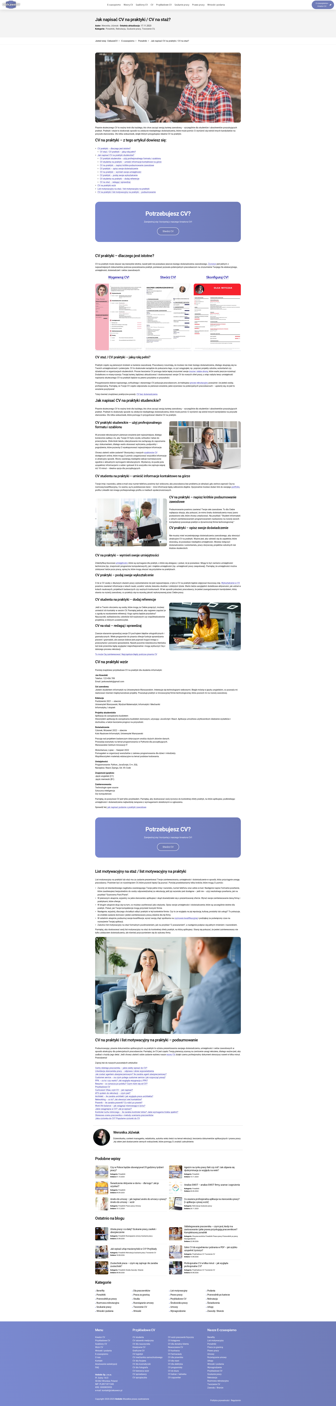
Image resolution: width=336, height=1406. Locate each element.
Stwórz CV (168, 231)
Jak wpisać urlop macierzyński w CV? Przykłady (133, 1249)
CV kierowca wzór (141, 1371)
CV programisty (175, 1367)
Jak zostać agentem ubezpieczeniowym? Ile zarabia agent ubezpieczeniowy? (131, 1074)
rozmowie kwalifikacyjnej (186, 918)
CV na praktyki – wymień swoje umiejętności (120, 172)
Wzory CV (128, 4)
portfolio (236, 487)
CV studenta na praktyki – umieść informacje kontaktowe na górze (130, 162)
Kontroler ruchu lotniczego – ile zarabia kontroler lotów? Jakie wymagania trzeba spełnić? (136, 1112)
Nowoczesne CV (175, 1347)
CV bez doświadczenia (147, 394)
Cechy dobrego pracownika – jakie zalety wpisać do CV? (121, 1068)
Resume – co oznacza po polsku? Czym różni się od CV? (121, 1083)
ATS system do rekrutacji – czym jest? (112, 1093)
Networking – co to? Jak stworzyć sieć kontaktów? (118, 1099)
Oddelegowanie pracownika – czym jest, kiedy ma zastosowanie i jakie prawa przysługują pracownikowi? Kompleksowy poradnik (210, 1229)
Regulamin (236, 1400)
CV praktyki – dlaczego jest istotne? (114, 148)
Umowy (174, 1307)
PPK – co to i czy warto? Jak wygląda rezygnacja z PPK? (121, 1080)
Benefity (100, 1290)
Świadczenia (213, 1302)
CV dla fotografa (140, 1367)
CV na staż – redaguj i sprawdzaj (115, 182)
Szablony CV (142, 4)
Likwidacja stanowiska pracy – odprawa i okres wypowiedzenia (124, 1071)
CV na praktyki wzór (107, 185)
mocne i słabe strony (198, 371)
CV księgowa (174, 1340)
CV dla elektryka (175, 1364)
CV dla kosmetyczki (142, 1364)
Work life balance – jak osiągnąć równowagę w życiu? (120, 1106)
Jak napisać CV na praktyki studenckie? (116, 155)
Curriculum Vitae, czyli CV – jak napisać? (114, 1090)
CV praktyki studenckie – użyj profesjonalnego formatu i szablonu (130, 158)
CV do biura (173, 1371)
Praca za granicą (141, 1294)
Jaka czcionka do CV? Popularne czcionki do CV (117, 1118)
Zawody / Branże (215, 1311)
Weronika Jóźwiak (110, 25)
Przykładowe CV (164, 4)
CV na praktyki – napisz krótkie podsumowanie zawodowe (127, 165)
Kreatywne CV (139, 1347)
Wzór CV (99, 1347)
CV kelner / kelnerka (177, 1374)
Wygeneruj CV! (118, 277)
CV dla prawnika (175, 1357)
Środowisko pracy (179, 1302)
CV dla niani (173, 1361)
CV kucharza (174, 1350)
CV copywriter (174, 1377)
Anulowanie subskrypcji (106, 1364)
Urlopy (210, 1307)
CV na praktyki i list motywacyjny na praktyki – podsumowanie (127, 192)
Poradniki (110, 29)
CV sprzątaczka (140, 1377)
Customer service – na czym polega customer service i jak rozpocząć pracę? (130, 1077)
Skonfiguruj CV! (217, 277)
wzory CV (170, 1054)
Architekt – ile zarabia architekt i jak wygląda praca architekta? (124, 1096)
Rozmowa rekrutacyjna (107, 1302)
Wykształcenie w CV (230, 583)
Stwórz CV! (168, 277)
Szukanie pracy (182, 4)
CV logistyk (138, 1354)
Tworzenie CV (148, 29)
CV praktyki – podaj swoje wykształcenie (119, 175)
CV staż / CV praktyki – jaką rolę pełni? (118, 152)
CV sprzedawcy (140, 1374)
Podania (211, 1290)
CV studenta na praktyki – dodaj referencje (119, 178)
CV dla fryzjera (139, 1361)
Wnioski (137, 1311)
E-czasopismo (114, 4)
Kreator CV (100, 1337)
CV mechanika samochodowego (147, 1357)
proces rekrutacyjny (199, 383)
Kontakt (98, 1361)
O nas (98, 1357)
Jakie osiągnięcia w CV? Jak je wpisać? (113, 1109)
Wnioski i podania (216, 4)
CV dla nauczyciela (141, 1344)
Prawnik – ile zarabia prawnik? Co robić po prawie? (118, 1102)
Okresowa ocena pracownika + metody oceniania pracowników (124, 1115)
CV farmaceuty (175, 1354)
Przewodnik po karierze (218, 1294)
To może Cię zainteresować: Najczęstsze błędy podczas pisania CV (126, 654)
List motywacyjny (178, 1290)
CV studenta (138, 1337)
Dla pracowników (141, 1290)
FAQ (97, 1367)
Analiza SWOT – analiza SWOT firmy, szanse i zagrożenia (212, 1184)
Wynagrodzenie (178, 1311)
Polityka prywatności (220, 1400)
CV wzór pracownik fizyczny (181, 1337)
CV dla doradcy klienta (178, 1344)
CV (152, 4)
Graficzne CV (139, 1350)
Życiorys (212, 264)
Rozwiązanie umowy (143, 1302)
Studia (136, 1298)
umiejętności (122, 563)
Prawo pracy (198, 4)
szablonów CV (150, 452)
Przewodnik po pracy (106, 1298)
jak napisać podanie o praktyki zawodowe (126, 807)
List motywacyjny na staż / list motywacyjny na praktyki (123, 189)
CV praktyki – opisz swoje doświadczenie (119, 168)
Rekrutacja (121, 29)
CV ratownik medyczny (143, 1340)
